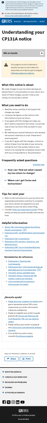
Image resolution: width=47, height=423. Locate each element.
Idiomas (8, 387)
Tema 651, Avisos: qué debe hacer (21, 273)
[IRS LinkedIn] (18, 401)
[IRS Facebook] (4, 401)
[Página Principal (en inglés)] (7, 21)
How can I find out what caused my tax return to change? (25, 171)
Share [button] (13, 358)
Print (28, 358)
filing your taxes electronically (24, 209)
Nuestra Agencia (13, 372)
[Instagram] (13, 401)
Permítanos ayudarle (24, 336)
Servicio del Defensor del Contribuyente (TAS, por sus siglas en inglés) (23, 319)
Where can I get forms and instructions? (22, 182)
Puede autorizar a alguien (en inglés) (23, 301)
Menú (42, 21)
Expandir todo (38, 164)
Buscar (17, 21)
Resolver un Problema (16, 382)
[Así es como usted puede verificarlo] (23, 15)
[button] (30, 21)
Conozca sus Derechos (16, 377)
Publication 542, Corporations (17, 238)
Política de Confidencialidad (23, 415)
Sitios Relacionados (15, 392)
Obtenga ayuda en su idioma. (22, 73)
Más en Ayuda (10, 53)
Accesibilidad (23, 419)
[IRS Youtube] (22, 401)
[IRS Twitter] (8, 401)
